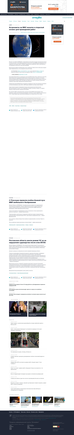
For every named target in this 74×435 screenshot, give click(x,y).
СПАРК (10, 425)
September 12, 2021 (23, 74)
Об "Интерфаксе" (11, 14)
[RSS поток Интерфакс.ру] (32, 430)
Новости (44, 21)
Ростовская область (12, 273)
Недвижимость (36, 14)
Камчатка (31, 224)
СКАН (28, 426)
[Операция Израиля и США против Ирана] (26, 403)
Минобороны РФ (12, 224)
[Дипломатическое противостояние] (37, 402)
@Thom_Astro (27, 71)
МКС (10, 105)
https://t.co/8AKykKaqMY (37, 72)
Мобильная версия (4, 14)
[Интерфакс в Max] (34, 430)
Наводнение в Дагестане (57, 404)
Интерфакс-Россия (22, 14)
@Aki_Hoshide (21, 71)
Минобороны (19, 161)
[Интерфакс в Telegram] (29, 430)
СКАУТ (10, 427)
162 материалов (57, 406)
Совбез (24, 161)
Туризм (32, 14)
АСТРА (10, 429)
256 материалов (35, 406)
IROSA (13, 105)
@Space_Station (40, 71)
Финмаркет (28, 14)
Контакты (11, 412)
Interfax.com (16, 14)
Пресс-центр (23, 412)
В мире (19, 21)
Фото (53, 21)
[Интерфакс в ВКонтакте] (31, 430)
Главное (10, 21)
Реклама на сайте (34, 412)
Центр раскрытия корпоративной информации (34, 428)
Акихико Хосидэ (23, 105)
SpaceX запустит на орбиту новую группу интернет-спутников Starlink (33, 32)
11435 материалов (13, 406)
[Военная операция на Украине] (15, 402)
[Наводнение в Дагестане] (59, 402)
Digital (40, 21)
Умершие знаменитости (48, 403)
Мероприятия (48, 14)
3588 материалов (24, 406)
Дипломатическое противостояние (35, 404)
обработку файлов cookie (52, 418)
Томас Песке (17, 105)
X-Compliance (11, 426)
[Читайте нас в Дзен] (28, 430)
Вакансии (28, 412)
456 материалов (46, 405)
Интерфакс (37, 17)
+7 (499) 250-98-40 (36, 419)
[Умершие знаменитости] (48, 402)
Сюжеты (48, 21)
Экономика (24, 21)
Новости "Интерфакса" (30, 425)
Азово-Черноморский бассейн (22, 273)
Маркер (10, 428)
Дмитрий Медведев (12, 161)
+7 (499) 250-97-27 (43, 419)
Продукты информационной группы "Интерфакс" (24, 422)
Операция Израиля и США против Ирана (25, 405)
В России (15, 21)
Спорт (28, 21)
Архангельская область (20, 224)
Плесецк (27, 224)
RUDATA (28, 427)
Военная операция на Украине (14, 404)
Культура (32, 21)
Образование (42, 14)
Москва (36, 21)
